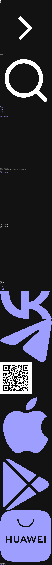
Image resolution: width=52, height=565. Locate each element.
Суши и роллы (2, 106)
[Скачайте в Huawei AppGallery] (26, 561)
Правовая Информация (7, 562)
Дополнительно (2, 111)
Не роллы (1, 107)
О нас (2, 286)
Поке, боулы (2, 109)
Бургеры (1, 108)
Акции (3, 289)
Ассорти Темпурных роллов (4, 116)
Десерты (1, 110)
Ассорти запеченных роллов (4, 172)
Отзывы (3, 285)
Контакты (3, 287)
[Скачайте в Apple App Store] (26, 458)
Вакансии (3, 288)
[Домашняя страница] (3, 0)
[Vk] (26, 318)
